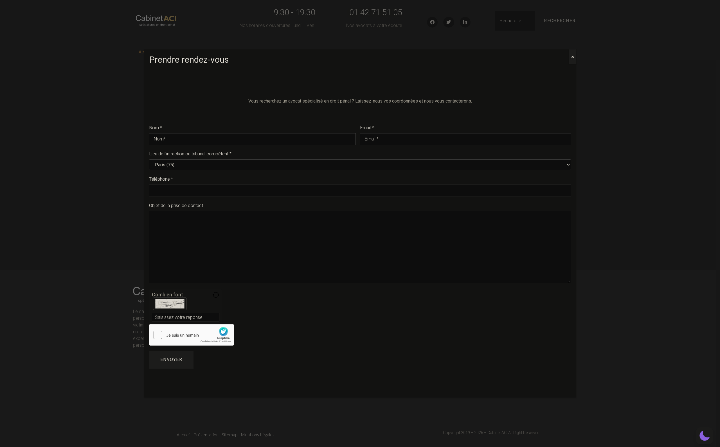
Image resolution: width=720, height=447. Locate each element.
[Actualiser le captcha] (215, 294)
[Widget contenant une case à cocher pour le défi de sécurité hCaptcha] (191, 335)
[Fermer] (572, 56)
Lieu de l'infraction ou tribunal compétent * (190, 154)
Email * (367, 127)
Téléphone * (161, 179)
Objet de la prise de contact (176, 205)
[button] (704, 435)
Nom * (155, 127)
